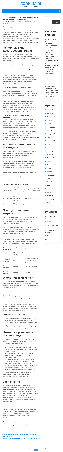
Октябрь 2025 (51, 137)
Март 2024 (50, 202)
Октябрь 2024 (51, 178)
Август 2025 (50, 144)
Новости (49, 221)
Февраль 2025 (51, 165)
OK (36, 450)
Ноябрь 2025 (51, 134)
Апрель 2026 (51, 117)
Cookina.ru (32, 3)
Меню (4, 11)
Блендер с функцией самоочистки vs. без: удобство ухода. (21, 438)
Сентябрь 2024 (51, 182)
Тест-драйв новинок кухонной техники (50, 238)
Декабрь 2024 (51, 172)
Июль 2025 (50, 148)
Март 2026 (50, 120)
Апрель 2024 (51, 199)
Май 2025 (50, 154)
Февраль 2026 (51, 124)
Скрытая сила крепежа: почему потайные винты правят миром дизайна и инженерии (52, 43)
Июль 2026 (50, 110)
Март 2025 (50, 161)
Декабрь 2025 (51, 130)
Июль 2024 (50, 189)
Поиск (47, 19)
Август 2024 (50, 185)
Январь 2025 (51, 168)
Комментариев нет (17, 21)
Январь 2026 (51, 127)
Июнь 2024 (50, 192)
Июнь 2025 (50, 151)
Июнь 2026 (50, 113)
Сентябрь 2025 (51, 141)
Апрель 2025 (51, 158)
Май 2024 (50, 196)
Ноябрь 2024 (51, 175)
